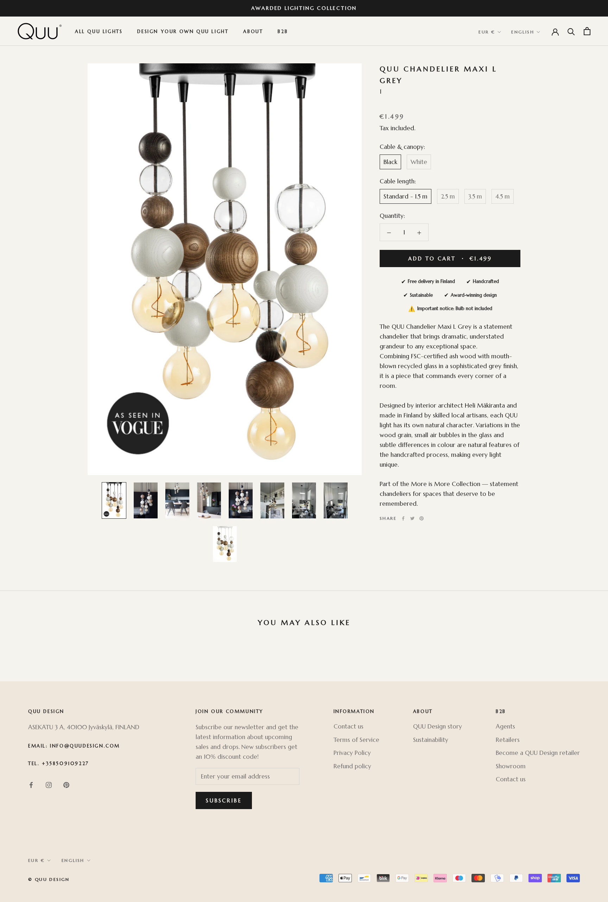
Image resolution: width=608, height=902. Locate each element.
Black (390, 161)
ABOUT (253, 32)
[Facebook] (403, 518)
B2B (283, 32)
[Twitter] (412, 518)
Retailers (508, 740)
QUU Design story (437, 726)
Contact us (348, 726)
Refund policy (352, 766)
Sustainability (430, 740)
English (522, 32)
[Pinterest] (421, 518)
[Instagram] (49, 784)
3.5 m (475, 196)
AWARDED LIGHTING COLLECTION (304, 8)
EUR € (487, 32)
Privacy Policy (352, 753)
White (419, 161)
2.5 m (448, 196)
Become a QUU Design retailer (538, 753)
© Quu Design (49, 879)
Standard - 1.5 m (406, 196)
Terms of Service (356, 740)
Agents (505, 726)
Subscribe (224, 800)
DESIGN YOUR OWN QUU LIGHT (182, 32)
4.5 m (502, 196)
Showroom (511, 766)
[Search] (571, 31)
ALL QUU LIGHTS (98, 32)
